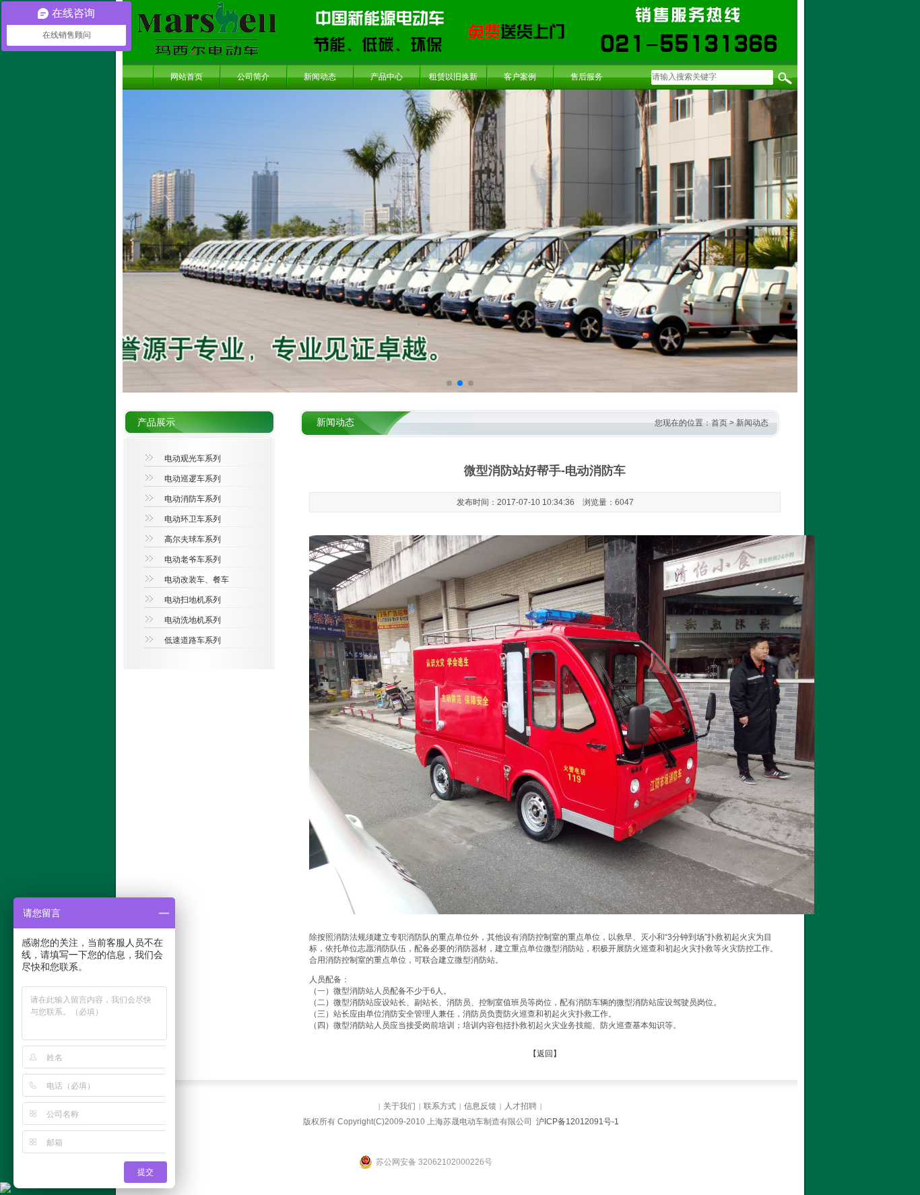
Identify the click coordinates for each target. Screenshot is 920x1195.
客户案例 (520, 76)
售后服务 (586, 76)
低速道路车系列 (192, 640)
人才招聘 (520, 1106)
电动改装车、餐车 (196, 579)
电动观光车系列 (192, 458)
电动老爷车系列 (192, 559)
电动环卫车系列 (192, 519)
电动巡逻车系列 (192, 478)
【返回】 (545, 1053)
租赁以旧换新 (453, 76)
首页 (719, 423)
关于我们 (399, 1106)
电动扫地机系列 (192, 600)
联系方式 (440, 1106)
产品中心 (386, 76)
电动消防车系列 (192, 499)
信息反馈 (480, 1106)
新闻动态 (320, 76)
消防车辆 (592, 1002)
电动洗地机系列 (192, 620)
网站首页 (186, 76)
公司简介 (253, 76)
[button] (449, 383)
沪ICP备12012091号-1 (577, 1121)
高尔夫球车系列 (192, 539)
